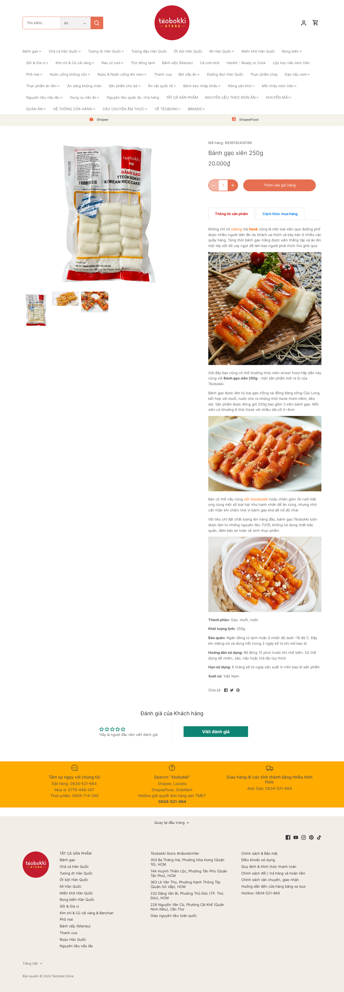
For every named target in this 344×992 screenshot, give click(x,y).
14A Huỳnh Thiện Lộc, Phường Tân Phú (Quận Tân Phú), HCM (188, 873)
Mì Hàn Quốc (70, 886)
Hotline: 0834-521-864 (260, 893)
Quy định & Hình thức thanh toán (268, 866)
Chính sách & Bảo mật (259, 853)
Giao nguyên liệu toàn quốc (173, 915)
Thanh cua (68, 933)
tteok (253, 229)
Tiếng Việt (30, 963)
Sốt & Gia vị (69, 906)
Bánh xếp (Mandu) (75, 926)
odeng (236, 229)
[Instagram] (303, 837)
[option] (36, 310)
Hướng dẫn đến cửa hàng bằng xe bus (273, 886)
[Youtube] (295, 837)
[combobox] (41, 23)
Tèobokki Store (63, 976)
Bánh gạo (67, 860)
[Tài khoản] (304, 23)
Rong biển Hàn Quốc (77, 899)
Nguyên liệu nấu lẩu (76, 946)
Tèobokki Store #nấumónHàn (174, 853)
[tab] (231, 214)
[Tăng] (233, 185)
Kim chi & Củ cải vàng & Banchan (87, 913)
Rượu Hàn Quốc (73, 939)
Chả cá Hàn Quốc (74, 866)
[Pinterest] (311, 837)
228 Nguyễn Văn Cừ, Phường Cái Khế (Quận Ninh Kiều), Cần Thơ (187, 906)
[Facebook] (288, 837)
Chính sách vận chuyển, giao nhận (270, 879)
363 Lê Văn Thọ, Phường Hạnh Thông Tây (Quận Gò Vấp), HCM (185, 884)
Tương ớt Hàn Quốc (76, 873)
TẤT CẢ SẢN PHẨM (76, 853)
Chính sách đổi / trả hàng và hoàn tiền (273, 873)
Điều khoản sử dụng (258, 860)
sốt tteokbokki (256, 499)
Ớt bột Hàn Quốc (74, 879)
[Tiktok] (319, 837)
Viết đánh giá (216, 731)
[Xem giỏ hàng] (315, 23)
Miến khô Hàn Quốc (76, 893)
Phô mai (66, 919)
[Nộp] (97, 23)
